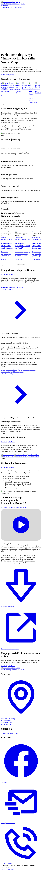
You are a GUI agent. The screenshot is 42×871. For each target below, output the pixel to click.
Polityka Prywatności (8, 869)
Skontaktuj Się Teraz (8, 274)
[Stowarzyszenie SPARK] (2, 85)
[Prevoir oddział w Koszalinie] (35, 85)
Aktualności (5, 6)
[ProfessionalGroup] (24, 87)
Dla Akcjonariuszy (16, 7)
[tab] (17, 264)
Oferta (3, 7)
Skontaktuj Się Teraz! (8, 666)
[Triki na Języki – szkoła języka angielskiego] (29, 89)
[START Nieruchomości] (11, 85)
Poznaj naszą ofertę (7, 74)
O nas (7, 7)
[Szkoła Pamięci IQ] (16, 87)
